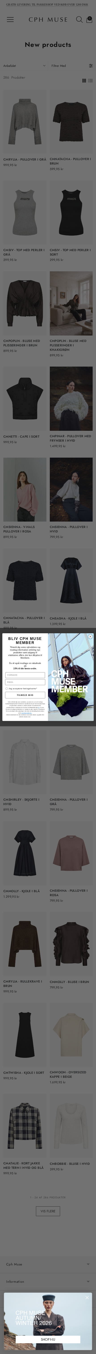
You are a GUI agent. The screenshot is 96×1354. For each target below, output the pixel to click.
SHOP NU (48, 1339)
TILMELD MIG (25, 695)
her (39, 707)
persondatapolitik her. (26, 712)
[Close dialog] (90, 636)
